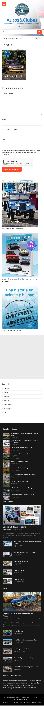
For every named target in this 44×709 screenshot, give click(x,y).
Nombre (6, 119)
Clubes (6, 392)
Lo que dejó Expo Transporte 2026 (22, 494)
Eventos (6, 396)
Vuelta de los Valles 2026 (19, 461)
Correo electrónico (10, 130)
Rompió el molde (19, 631)
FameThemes (37, 702)
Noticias (6, 400)
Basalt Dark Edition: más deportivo (25, 640)
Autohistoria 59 (19, 570)
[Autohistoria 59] (7, 572)
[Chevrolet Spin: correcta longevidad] (7, 660)
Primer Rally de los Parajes (20, 468)
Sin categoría (8, 409)
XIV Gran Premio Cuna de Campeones (23, 488)
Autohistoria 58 (19, 579)
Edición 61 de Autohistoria (14, 527)
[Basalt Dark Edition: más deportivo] (7, 642)
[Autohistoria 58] (7, 581)
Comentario (7, 94)
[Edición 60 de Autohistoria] (7, 563)
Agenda (6, 388)
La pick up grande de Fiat (22, 649)
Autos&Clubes (22, 20)
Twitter (35, 697)
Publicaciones (8, 405)
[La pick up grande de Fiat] (7, 651)
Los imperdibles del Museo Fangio (22, 447)
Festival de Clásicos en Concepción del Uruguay (23, 39)
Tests (5, 413)
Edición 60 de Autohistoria (22, 561)
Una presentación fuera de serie (24, 552)
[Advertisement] (22, 357)
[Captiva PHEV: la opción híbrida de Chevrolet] (22, 601)
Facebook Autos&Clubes (11, 697)
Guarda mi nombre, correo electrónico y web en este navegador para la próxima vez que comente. (21, 152)
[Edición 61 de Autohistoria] (22, 515)
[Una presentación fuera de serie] (7, 554)
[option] (23, 38)
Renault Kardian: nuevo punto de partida (27, 667)
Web (3, 140)
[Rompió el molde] (7, 633)
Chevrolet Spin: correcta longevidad (26, 658)
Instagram (25, 697)
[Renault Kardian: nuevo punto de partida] (7, 669)
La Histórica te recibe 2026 (20, 481)
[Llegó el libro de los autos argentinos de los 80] (7, 543)
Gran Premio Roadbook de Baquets (23, 474)
